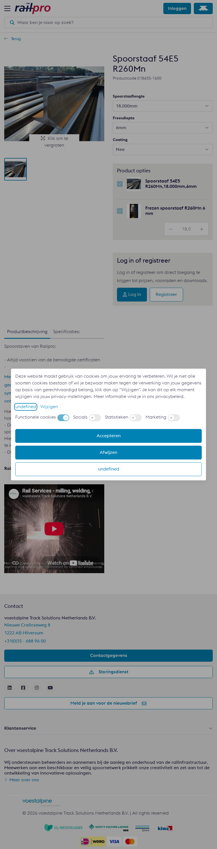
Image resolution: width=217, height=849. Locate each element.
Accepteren (109, 436)
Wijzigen (49, 406)
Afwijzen (108, 452)
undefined (25, 406)
